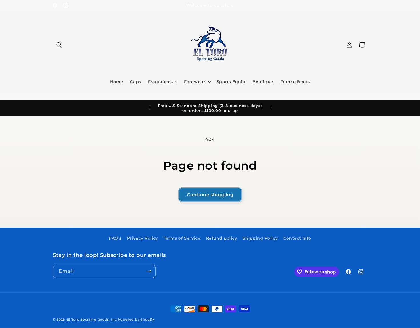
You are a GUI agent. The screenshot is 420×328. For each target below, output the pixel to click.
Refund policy (221, 238)
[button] (59, 45)
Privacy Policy (142, 238)
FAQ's (115, 238)
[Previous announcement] (149, 108)
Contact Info (297, 238)
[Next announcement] (271, 108)
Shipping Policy (260, 238)
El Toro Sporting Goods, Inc (92, 319)
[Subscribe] (149, 271)
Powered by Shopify (136, 319)
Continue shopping (210, 194)
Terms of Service (182, 238)
